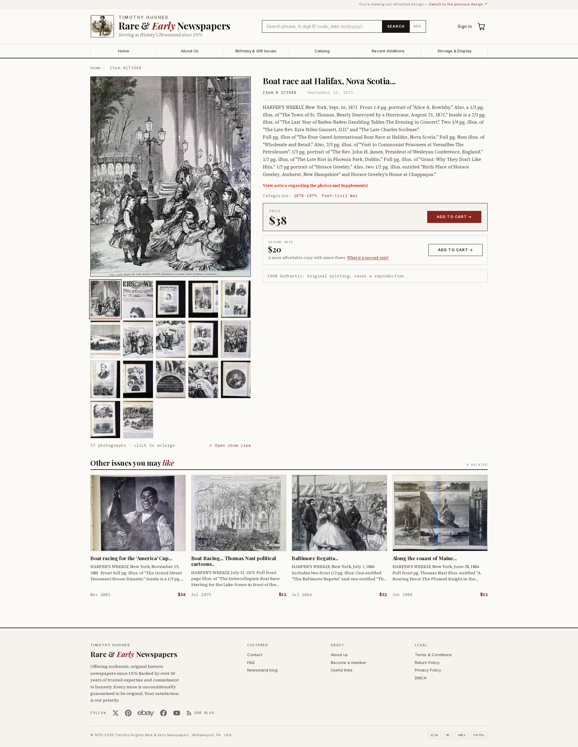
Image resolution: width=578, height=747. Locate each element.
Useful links (342, 670)
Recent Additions (388, 50)
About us (339, 654)
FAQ (251, 662)
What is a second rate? (368, 257)
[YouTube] (177, 713)
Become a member (348, 662)
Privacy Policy (428, 670)
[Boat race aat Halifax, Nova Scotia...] (105, 299)
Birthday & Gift (256, 50)
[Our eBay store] (146, 713)
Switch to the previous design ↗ (458, 4)
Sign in (465, 26)
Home (123, 50)
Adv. (418, 26)
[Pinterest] (128, 713)
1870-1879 (305, 195)
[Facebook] (163, 713)
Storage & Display (454, 50)
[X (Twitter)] (115, 713)
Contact (254, 654)
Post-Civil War (340, 195)
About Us (189, 50)
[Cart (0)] (482, 26)
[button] (170, 176)
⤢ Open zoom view (230, 445)
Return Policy (427, 662)
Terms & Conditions (433, 654)
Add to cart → (454, 217)
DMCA (421, 677)
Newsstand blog (262, 670)
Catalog (322, 50)
